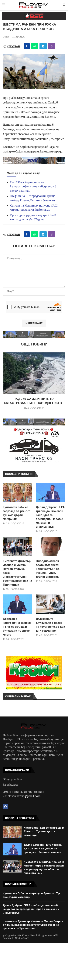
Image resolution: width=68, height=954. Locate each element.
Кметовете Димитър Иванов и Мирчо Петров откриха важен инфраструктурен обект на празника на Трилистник (17, 572)
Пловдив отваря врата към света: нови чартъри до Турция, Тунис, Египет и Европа (48, 568)
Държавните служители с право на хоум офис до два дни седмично (50, 624)
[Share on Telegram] (43, 46)
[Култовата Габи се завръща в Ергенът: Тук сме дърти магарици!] (17, 492)
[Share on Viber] (51, 46)
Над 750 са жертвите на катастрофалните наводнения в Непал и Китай (33, 186)
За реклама (10, 784)
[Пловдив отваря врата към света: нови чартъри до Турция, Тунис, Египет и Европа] (50, 546)
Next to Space (22, 938)
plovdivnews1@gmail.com (24, 796)
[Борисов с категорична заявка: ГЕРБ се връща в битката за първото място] (17, 604)
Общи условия (12, 779)
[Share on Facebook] (27, 46)
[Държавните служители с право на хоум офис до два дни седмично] (50, 604)
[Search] (64, 5)
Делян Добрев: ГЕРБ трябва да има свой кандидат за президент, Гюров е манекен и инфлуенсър (50, 516)
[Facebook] (5, 806)
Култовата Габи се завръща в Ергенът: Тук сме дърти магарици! (17, 512)
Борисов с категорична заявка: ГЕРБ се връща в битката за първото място (17, 626)
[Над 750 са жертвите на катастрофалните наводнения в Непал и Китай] (34, 373)
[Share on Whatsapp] (34, 46)
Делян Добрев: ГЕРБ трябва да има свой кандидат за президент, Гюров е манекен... (44, 848)
